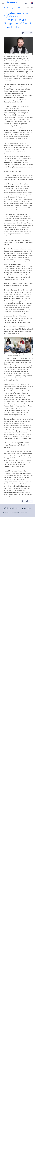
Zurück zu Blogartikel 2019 (12, 8)
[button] (23, 32)
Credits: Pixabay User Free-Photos (13, 354)
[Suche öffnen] (26, 3)
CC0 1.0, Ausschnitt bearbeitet (12, 355)
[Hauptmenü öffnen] (3, 3)
